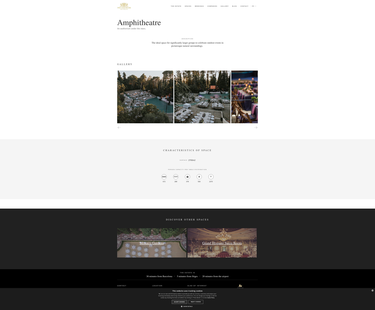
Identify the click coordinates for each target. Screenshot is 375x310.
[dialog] (187, 299)
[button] (119, 128)
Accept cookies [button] (179, 302)
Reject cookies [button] (196, 302)
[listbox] (373, 290)
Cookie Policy (210, 297)
